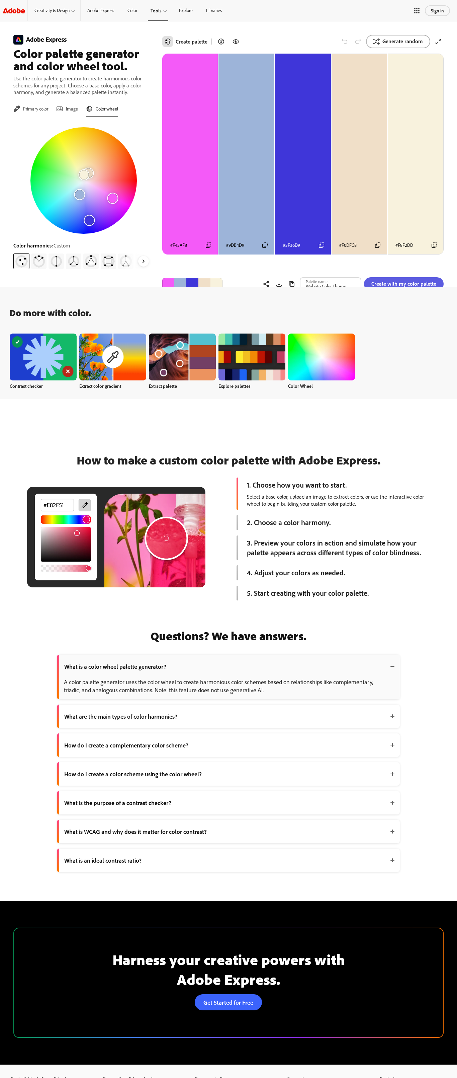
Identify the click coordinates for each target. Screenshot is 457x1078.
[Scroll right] (143, 261)
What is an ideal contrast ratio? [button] (103, 860)
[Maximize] (438, 41)
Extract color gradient (100, 386)
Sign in (437, 10)
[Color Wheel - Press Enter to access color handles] (83, 180)
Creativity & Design (52, 10)
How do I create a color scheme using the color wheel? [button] (133, 774)
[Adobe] (13, 10)
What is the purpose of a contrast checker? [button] (117, 802)
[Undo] (344, 41)
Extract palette (163, 386)
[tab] (30, 109)
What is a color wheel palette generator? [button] (115, 666)
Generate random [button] (402, 41)
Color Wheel (300, 386)
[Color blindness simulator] (236, 41)
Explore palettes (234, 386)
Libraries (214, 10)
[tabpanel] (83, 195)
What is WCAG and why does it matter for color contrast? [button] (135, 831)
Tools (156, 10)
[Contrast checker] (221, 41)
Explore (186, 10)
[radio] (21, 261)
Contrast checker (26, 386)
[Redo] (358, 41)
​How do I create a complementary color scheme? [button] (126, 745)
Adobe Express (100, 10)
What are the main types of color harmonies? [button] (120, 716)
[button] (417, 10)
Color (132, 10)
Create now (43, 357)
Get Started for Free (228, 1002)
